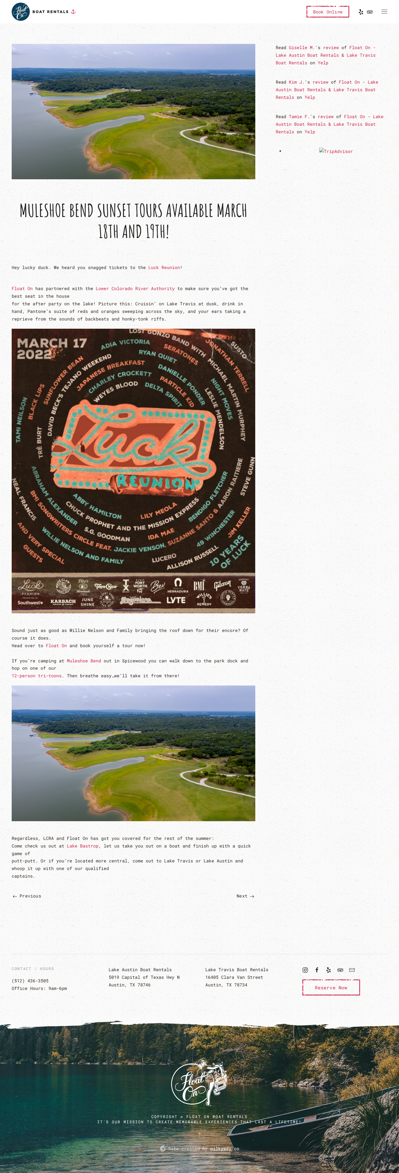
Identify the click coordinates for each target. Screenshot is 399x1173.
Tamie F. (299, 116)
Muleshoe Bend (84, 661)
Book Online (328, 12)
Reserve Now (331, 987)
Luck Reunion (164, 267)
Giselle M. (302, 47)
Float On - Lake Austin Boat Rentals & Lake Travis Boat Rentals (326, 55)
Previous (29, 896)
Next (243, 896)
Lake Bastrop (82, 846)
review (331, 47)
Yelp (323, 63)
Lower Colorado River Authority (135, 288)
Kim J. (297, 82)
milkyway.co (224, 1148)
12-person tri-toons (37, 675)
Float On (22, 288)
